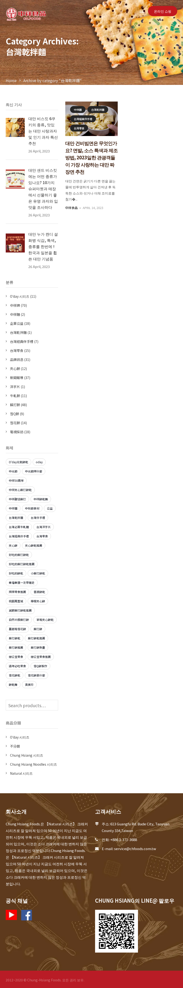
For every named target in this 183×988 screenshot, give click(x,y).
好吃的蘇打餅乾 (19, 555)
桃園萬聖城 (16, 601)
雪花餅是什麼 (36, 675)
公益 (50, 508)
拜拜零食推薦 (17, 592)
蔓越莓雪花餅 (17, 629)
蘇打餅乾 (14, 638)
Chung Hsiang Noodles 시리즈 (33, 764)
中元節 (13, 471)
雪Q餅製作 (40, 666)
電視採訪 (16, 431)
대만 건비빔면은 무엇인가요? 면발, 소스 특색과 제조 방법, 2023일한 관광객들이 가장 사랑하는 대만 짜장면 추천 (91, 157)
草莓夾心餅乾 (45, 620)
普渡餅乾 (39, 592)
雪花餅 (15, 422)
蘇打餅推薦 (16, 647)
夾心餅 (15, 368)
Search (53, 705)
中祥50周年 (16, 480)
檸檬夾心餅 (38, 601)
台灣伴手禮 (38, 518)
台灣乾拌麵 (97, 110)
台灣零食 (79, 128)
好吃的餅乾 (16, 573)
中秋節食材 (32, 508)
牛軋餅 (15, 395)
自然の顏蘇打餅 (19, 620)
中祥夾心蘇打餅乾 (20, 490)
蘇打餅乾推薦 (36, 638)
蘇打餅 (15, 404)
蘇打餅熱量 (38, 647)
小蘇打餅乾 (38, 573)
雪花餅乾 (14, 675)
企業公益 (16, 323)
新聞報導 (16, 377)
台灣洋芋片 (43, 527)
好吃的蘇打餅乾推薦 (22, 564)
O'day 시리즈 (19, 296)
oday (39, 462)
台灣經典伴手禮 (83, 119)
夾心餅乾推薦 (33, 545)
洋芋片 (15, 386)
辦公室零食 (16, 657)
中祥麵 (78, 110)
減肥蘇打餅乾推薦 (20, 610)
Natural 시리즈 (21, 773)
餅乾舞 (13, 684)
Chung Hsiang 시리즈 (26, 755)
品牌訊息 (16, 359)
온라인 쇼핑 (162, 11)
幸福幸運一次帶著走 (22, 582)
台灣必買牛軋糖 (19, 527)
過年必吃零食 (17, 666)
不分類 (15, 746)
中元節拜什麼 (33, 471)
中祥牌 (15, 305)
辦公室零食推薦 (41, 657)
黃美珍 (29, 684)
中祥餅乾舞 (41, 499)
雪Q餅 (14, 413)
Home (11, 80)
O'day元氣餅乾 (18, 462)
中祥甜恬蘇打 (17, 499)
